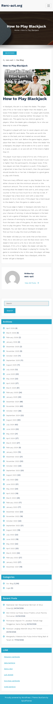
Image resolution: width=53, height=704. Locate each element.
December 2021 (12, 567)
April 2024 (10, 438)
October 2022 (12, 521)
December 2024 (12, 402)
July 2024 (10, 425)
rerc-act (9, 60)
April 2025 (10, 383)
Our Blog (20, 60)
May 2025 (10, 379)
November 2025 (12, 351)
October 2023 (12, 466)
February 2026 (12, 337)
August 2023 (11, 475)
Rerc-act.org (11, 5)
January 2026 (11, 342)
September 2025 (13, 360)
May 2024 (10, 434)
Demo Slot (8, 669)
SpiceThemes (26, 701)
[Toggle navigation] (48, 5)
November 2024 (12, 406)
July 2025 (10, 370)
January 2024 (11, 452)
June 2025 (10, 374)
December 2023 (12, 457)
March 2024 (11, 443)
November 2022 (12, 516)
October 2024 (12, 411)
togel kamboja (9, 687)
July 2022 (10, 535)
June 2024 (10, 429)
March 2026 (11, 333)
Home (16, 30)
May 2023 (10, 489)
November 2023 (12, 461)
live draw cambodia (12, 681)
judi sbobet (8, 675)
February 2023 (12, 503)
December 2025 (12, 347)
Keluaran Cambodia (12, 657)
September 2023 (13, 471)
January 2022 (11, 562)
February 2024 (12, 448)
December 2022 (12, 512)
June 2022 (10, 539)
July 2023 (10, 480)
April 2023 (10, 493)
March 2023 (11, 498)
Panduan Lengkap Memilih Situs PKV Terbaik (24, 629)
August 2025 (11, 365)
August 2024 (11, 420)
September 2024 (13, 415)
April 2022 (10, 548)
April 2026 (10, 328)
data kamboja (9, 663)
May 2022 (10, 544)
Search (10, 311)
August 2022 (11, 530)
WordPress (26, 698)
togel (8, 588)
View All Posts (31, 283)
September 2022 (13, 526)
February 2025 (12, 393)
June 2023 (10, 484)
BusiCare (42, 698)
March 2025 (11, 388)
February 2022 (12, 558)
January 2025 (11, 397)
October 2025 (12, 356)
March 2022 (11, 553)
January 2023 (11, 507)
